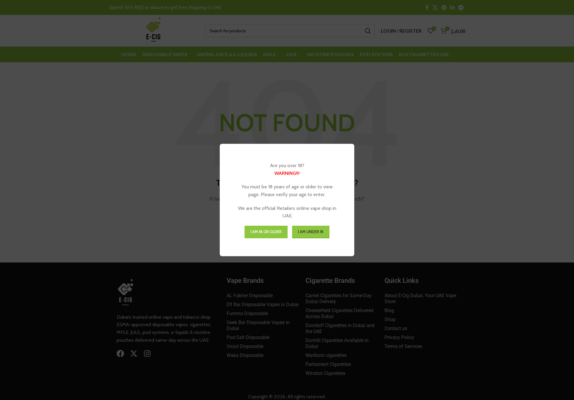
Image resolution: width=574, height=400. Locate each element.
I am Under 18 (310, 231)
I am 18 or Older (266, 231)
